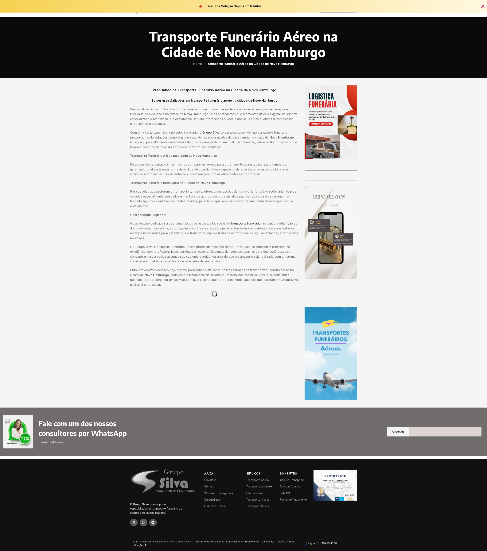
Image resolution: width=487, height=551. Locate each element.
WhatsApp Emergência (218, 493)
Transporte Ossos (257, 506)
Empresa (220, 313)
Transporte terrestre (259, 486)
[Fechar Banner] (483, 6)
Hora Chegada (204, 327)
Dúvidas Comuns (290, 486)
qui (160, 327)
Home (197, 64)
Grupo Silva (211, 132)
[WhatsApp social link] (143, 522)
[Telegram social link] (153, 522)
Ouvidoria (210, 480)
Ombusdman (212, 499)
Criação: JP (140, 545)
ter (147, 327)
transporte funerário (246, 223)
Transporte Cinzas (257, 499)
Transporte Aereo (257, 480)
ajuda (208, 473)
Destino (135, 313)
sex (166, 327)
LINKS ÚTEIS (288, 473)
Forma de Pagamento (293, 499)
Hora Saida (186, 327)
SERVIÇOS (253, 473)
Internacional (254, 493)
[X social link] (134, 522)
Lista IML (285, 493)
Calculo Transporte (292, 480)
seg (140, 327)
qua (153, 327)
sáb (173, 327)
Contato (209, 486)
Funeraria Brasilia (215, 506)
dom (133, 327)
